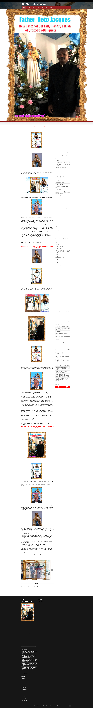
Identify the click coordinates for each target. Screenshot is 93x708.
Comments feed (24, 659)
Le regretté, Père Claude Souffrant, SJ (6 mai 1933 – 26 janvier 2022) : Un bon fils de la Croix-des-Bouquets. (62, 267)
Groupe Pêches (44, 7)
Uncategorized (24, 649)
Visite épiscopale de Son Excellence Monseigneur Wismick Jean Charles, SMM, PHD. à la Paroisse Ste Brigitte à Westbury (62, 336)
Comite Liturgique (58, 141)
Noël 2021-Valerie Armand (59, 285)
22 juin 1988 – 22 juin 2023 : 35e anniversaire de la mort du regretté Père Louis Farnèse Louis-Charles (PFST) (62, 93)
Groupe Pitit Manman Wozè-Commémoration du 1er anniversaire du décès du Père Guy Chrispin (62, 211)
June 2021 (23, 642)
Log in (23, 655)
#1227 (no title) (57, 87)
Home (24, 7)
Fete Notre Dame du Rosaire (30, 547)
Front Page (57, 197)
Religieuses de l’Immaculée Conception (61, 308)
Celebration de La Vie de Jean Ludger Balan (62, 122)
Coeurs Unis (57, 135)
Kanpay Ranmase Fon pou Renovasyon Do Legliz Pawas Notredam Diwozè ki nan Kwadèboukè (29, 591)
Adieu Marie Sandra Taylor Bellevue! (61, 111)
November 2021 (24, 640)
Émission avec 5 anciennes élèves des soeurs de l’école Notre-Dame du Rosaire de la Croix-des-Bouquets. (62, 175)
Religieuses (57, 306)
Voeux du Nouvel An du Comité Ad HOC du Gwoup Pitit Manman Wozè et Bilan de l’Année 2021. (62, 340)
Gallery (56, 203)
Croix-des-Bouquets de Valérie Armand (61, 155)
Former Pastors (57, 195)
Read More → (23, 551)
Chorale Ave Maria (58, 131)
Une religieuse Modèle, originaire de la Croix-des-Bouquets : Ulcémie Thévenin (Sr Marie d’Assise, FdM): (62, 328)
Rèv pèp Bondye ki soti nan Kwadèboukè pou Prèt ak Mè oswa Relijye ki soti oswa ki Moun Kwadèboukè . (62, 321)
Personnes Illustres (58, 291)
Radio (51, 7)
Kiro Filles (57, 248)
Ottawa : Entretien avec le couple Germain (62, 287)
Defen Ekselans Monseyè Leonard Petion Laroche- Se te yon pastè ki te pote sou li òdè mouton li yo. (62, 160)
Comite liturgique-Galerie (59, 143)
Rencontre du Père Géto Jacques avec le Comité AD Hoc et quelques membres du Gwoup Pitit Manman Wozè (62, 314)
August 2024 (24, 638)
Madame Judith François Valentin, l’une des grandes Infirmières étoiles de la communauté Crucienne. (62, 273)
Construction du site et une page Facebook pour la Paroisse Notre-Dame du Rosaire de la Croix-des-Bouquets (62, 152)
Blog (29, 7)
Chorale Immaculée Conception (60, 127)
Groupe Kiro (57, 205)
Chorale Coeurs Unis (58, 133)
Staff (38, 7)
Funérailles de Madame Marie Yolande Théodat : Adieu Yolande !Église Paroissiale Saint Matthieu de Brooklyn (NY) (62, 200)
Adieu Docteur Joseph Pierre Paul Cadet (61, 109)
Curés (33, 7)
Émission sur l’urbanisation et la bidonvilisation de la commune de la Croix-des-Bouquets (62, 189)
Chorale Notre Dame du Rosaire (60, 129)
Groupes (56, 214)
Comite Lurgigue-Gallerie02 (59, 144)
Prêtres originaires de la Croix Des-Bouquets (62, 296)
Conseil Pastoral (58, 149)
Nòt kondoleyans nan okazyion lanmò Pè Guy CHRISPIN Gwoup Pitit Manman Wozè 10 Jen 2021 (29, 595)
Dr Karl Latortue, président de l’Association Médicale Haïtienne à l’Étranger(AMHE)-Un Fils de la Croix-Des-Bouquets (62, 171)
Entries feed (24, 657)
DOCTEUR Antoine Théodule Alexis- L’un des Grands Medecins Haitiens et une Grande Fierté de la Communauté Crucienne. (62, 164)
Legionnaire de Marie (58, 270)
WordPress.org (24, 661)
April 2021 (23, 644)
